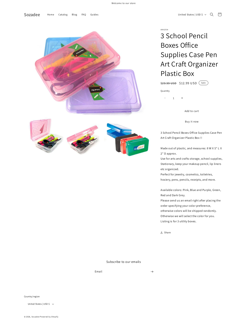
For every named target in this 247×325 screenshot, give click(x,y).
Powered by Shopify (49, 316)
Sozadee (35, 316)
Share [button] (167, 232)
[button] (212, 14)
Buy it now (192, 121)
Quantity (165, 90)
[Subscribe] (152, 271)
